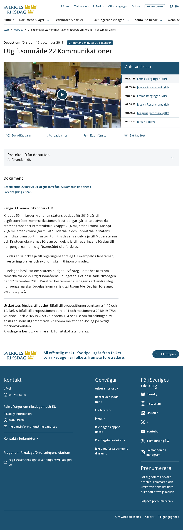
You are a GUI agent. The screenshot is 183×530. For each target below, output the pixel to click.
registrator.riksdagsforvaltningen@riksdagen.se (40, 462)
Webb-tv (18, 29)
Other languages (117, 6)
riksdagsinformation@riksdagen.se (33, 427)
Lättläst (65, 6)
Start (6, 29)
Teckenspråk (81, 6)
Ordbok (136, 6)
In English (98, 6)
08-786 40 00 (17, 395)
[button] (34, 20)
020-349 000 (17, 420)
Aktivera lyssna (155, 6)
